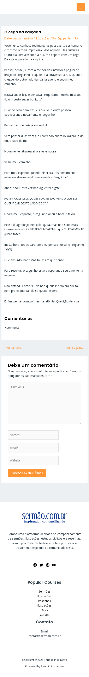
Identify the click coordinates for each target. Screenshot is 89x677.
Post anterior (12, 347)
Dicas (44, 610)
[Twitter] (41, 565)
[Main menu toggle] (81, 7)
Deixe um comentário (18, 38)
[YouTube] (54, 565)
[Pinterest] (47, 565)
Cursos (44, 615)
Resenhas (44, 601)
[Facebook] (35, 565)
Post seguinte (76, 347)
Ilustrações (43, 38)
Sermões (44, 591)
